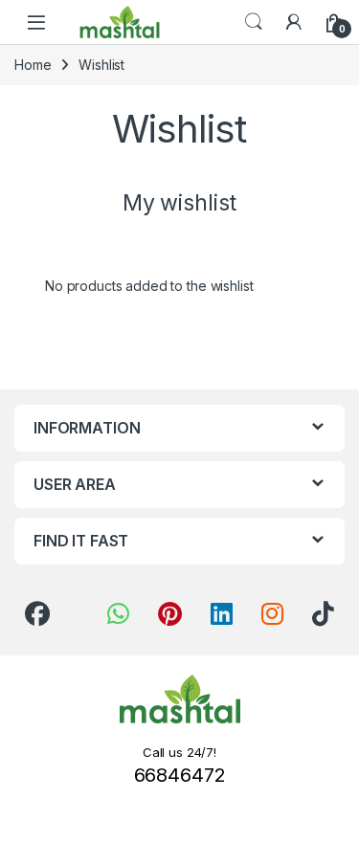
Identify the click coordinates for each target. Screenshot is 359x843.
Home (32, 64)
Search (253, 22)
